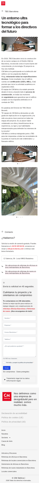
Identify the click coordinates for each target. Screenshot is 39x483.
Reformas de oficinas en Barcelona (14, 457)
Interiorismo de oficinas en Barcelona (15, 464)
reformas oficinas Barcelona (14, 309)
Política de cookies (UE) (12, 417)
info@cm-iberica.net (15, 249)
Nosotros (5, 434)
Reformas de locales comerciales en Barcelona (19, 460)
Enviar (7, 368)
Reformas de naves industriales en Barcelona (18, 468)
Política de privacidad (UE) (14, 422)
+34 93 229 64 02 (17, 246)
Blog (3, 445)
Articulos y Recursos (9, 453)
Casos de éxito (7, 441)
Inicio (3, 430)
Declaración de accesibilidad (14, 413)
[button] (4, 154)
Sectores (5, 437)
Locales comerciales (9, 471)
